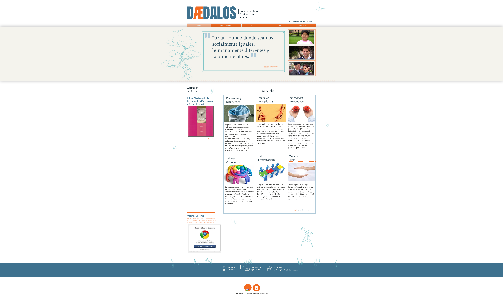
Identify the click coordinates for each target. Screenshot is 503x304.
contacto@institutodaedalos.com (286, 270)
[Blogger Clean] (256, 288)
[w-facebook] (248, 291)
